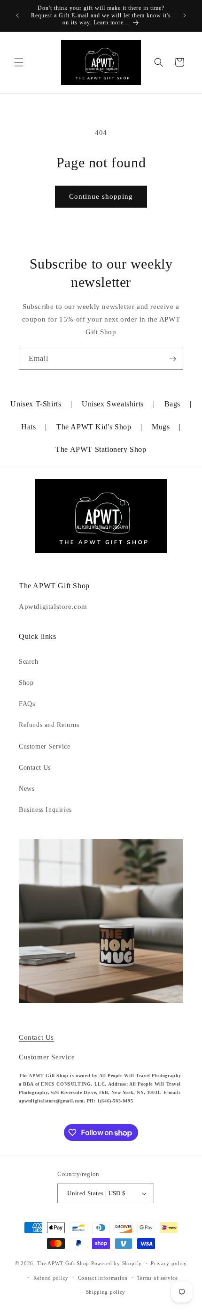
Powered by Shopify (116, 1263)
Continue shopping (101, 196)
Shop (26, 682)
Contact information (103, 1278)
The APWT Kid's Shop (93, 427)
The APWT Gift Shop (63, 1263)
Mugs (161, 427)
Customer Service (44, 746)
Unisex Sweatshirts (113, 404)
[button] (18, 62)
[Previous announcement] (17, 15)
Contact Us (35, 767)
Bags (172, 404)
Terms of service (157, 1278)
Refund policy (51, 1278)
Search (29, 661)
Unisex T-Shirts (35, 404)
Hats (28, 427)
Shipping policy (106, 1292)
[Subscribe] (172, 359)
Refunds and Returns (49, 724)
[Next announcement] (184, 15)
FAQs (27, 703)
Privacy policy (169, 1263)
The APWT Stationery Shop (100, 449)
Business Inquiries (45, 809)
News (26, 788)
